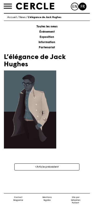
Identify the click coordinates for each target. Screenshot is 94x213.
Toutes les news (47, 26)
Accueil (12, 17)
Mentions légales (47, 198)
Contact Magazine (18, 198)
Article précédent (47, 167)
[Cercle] (35, 6)
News (22, 17)
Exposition (47, 37)
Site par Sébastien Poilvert (75, 200)
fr (82, 7)
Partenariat (47, 47)
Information (47, 42)
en (74, 7)
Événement (47, 32)
